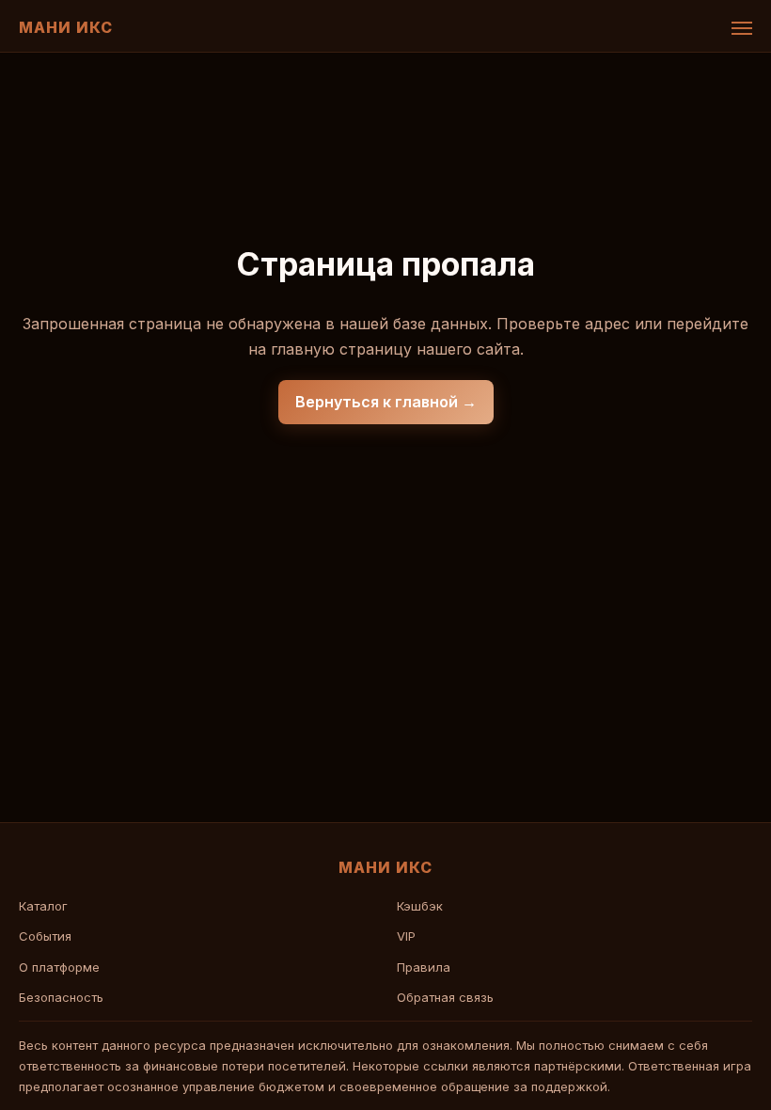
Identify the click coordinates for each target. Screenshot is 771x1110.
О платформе (59, 967)
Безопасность (61, 997)
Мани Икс (66, 27)
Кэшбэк (420, 905)
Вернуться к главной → (386, 401)
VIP (406, 936)
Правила (423, 967)
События (45, 936)
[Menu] (742, 28)
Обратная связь (445, 997)
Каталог (43, 905)
